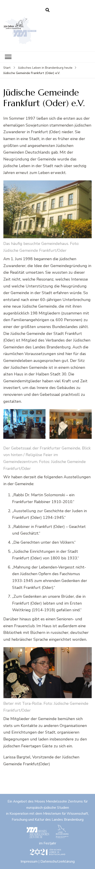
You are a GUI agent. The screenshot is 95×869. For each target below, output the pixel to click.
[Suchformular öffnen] (47, 10)
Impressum (29, 861)
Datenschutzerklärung (57, 861)
